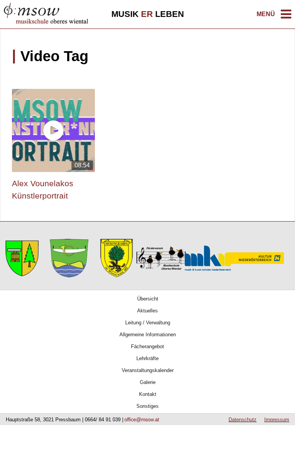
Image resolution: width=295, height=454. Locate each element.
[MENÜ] (286, 16)
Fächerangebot (147, 346)
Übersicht (147, 299)
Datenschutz (243, 419)
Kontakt (147, 394)
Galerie (148, 382)
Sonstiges (147, 406)
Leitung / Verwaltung (147, 322)
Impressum (276, 419)
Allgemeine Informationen (147, 334)
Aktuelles (147, 311)
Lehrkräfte (147, 358)
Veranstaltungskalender (148, 370)
